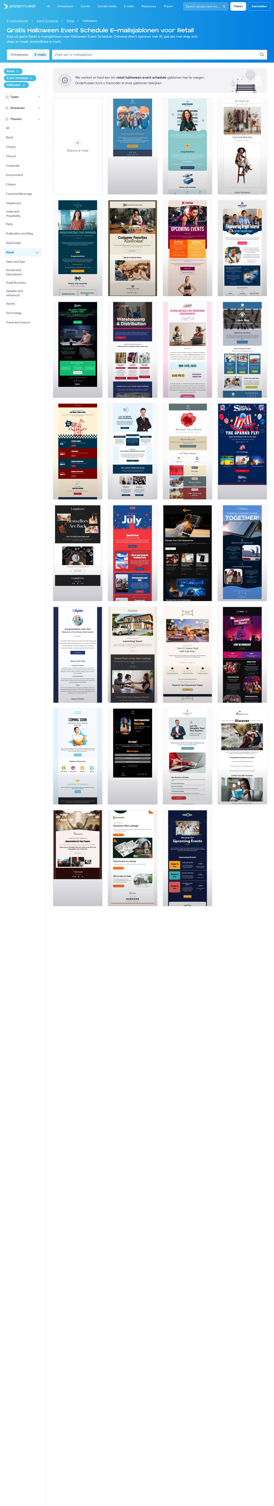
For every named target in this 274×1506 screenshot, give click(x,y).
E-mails (40, 55)
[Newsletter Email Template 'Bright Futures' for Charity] (242, 248)
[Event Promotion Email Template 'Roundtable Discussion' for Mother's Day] (187, 349)
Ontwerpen (19, 55)
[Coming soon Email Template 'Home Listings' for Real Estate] (132, 858)
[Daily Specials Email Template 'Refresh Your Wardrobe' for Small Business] (242, 146)
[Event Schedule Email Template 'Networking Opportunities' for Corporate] (187, 858)
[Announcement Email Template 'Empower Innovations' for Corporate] (187, 146)
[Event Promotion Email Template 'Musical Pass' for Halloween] (242, 654)
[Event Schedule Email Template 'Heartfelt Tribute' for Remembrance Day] (187, 451)
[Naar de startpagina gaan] (17, 6)
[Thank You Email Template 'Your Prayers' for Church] (78, 858)
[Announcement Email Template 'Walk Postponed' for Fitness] (132, 146)
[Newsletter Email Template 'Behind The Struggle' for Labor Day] (242, 349)
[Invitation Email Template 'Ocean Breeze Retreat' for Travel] (242, 756)
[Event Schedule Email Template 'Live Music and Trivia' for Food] (78, 451)
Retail (70, 21)
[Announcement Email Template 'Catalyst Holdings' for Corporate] (78, 248)
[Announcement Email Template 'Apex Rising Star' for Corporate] (78, 654)
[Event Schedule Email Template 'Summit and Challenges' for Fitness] (187, 248)
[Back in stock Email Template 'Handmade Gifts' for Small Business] (132, 248)
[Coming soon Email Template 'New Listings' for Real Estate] (132, 654)
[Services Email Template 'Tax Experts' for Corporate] (187, 756)
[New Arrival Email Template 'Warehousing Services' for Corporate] (132, 349)
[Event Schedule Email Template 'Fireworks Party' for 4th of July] (132, 553)
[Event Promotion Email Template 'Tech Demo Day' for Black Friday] (78, 349)
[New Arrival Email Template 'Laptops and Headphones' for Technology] (187, 553)
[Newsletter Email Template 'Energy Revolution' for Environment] (242, 553)
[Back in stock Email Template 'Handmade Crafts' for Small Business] (78, 553)
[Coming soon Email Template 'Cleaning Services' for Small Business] (78, 756)
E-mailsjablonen (17, 21)
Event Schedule (47, 21)
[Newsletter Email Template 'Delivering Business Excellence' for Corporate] (132, 451)
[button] (39, 97)
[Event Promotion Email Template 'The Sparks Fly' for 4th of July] (242, 451)
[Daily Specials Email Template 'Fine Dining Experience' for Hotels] (187, 654)
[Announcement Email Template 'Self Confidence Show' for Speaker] (132, 756)
